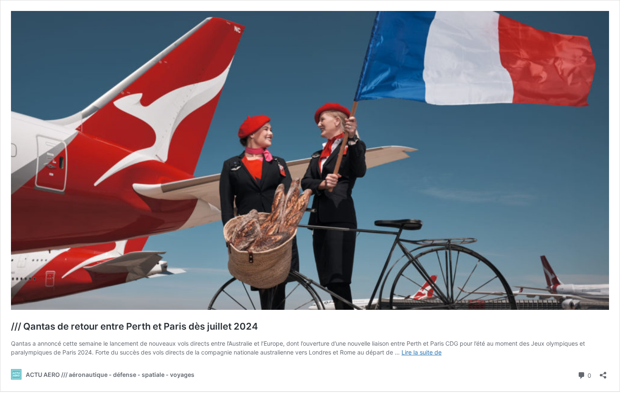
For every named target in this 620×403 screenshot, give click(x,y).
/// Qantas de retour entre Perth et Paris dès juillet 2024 (134, 326)
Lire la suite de (422, 352)
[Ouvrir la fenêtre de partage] (603, 372)
